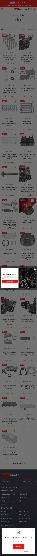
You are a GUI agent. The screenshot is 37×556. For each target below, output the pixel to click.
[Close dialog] (35, 269)
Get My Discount (9, 281)
